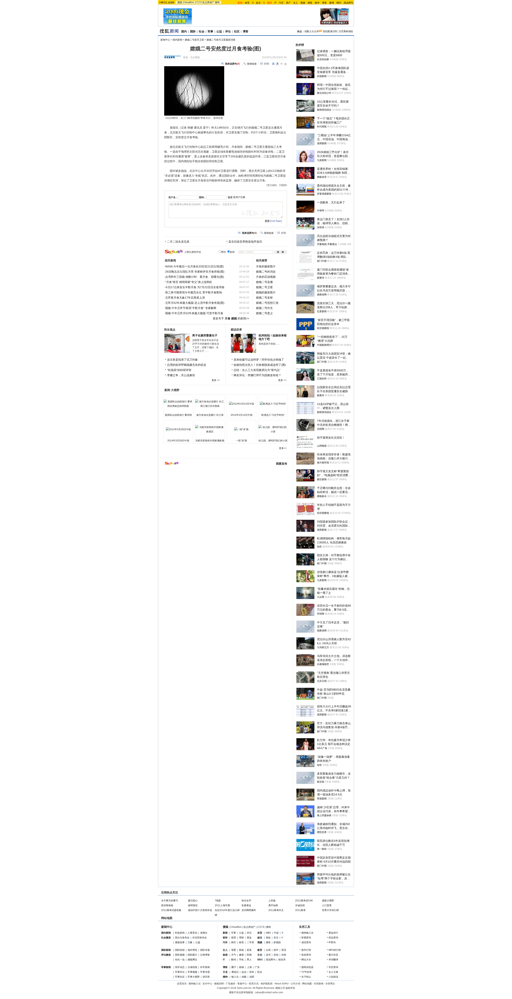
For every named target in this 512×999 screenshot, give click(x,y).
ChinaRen (188, 2)
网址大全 (306, 959)
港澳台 (203, 932)
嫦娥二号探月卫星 (194, 39)
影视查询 (306, 937)
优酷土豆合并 (311, 31)
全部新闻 (318, 983)
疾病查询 (306, 954)
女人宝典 (333, 972)
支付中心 (207, 983)
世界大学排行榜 (330, 910)
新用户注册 (239, 197)
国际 (193, 31)
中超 (276, 932)
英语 (283, 950)
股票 (233, 937)
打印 (266, 63)
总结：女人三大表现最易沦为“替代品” (257, 370)
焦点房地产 (208, 2)
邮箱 (241, 967)
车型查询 (333, 967)
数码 (233, 959)
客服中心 (242, 983)
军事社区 (180, 976)
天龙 (225, 972)
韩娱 (268, 937)
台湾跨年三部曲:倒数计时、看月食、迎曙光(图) (194, 276)
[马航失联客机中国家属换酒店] (209, 429)
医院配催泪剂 (330, 31)
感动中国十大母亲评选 (200, 910)
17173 (198, 2)
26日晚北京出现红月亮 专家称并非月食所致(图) (194, 271)
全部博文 (330, 983)
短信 (244, 972)
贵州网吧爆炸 (249, 910)
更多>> (283, 448)
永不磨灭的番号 (169, 900)
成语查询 (306, 942)
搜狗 (217, 2)
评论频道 (166, 954)
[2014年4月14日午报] (241, 404)
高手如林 (273, 905)
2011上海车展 (222, 905)
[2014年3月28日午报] (178, 429)
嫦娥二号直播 (264, 282)
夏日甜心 (193, 900)
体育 (247, 2)
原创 (276, 954)
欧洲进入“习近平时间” (273, 415)
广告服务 (230, 983)
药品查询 (333, 937)
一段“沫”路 (241, 440)
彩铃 (251, 972)
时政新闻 (180, 932)
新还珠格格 (167, 905)
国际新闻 (166, 950)
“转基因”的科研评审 (179, 370)
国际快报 (180, 950)
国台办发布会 (182, 937)
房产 (288, 2)
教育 (259, 950)
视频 (302, 2)
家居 (241, 942)
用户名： (173, 197)
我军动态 (180, 967)
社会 (201, 31)
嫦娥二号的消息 (266, 271)
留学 (276, 950)
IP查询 (332, 942)
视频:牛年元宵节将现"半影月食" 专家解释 (190, 308)
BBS (338, 2)
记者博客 (205, 954)
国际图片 (192, 954)
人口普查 (327, 905)
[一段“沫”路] (241, 429)
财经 (225, 937)
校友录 (282, 959)
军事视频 (192, 972)
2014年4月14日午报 (241, 415)
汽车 (281, 2)
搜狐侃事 (180, 942)
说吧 (251, 976)
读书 (268, 954)
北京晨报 (195, 57)
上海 (249, 967)
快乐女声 (246, 900)
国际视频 (180, 954)
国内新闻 (177, 39)
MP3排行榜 (335, 950)
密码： (202, 197)
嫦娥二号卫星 (264, 287)
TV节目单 (306, 972)
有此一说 (180, 959)
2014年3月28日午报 (178, 440)
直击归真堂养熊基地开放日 (245, 241)
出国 (268, 950)
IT (275, 2)
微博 (331, 2)
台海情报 (192, 967)
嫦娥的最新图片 (266, 292)
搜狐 (179, 2)
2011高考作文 (276, 910)
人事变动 (192, 932)
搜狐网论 (192, 959)
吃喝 (249, 954)
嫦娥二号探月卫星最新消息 (221, 39)
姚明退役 (193, 905)
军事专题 (205, 972)
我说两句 (348, 2)
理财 (241, 937)
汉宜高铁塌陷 (346, 31)
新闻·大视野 (171, 390)
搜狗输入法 (307, 932)
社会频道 (166, 937)
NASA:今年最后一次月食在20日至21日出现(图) (194, 266)
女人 (295, 2)
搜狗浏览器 (307, 967)
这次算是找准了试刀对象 (182, 359)
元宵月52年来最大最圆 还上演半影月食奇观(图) (194, 302)
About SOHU (282, 983)
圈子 (233, 967)
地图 (244, 976)
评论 (228, 31)
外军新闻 (205, 967)
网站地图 (307, 983)
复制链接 (252, 63)
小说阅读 (333, 976)
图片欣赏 (333, 954)
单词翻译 (333, 959)
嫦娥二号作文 (264, 308)
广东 (257, 967)
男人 (249, 959)
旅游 (225, 954)
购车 (233, 942)
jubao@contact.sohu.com (269, 992)
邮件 (317, 2)
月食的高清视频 (266, 276)
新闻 (225, 932)
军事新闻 (166, 967)
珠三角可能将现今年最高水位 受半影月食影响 (193, 292)
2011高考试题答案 (171, 910)
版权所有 (290, 988)
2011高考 (300, 910)
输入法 (235, 976)
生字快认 (306, 976)
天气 (233, 954)
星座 (249, 950)
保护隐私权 (267, 983)
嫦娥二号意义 (264, 313)
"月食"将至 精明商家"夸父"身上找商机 (188, 282)
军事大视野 (194, 976)
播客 (310, 2)
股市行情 (306, 950)
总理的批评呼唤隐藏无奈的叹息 (186, 364)
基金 (249, 937)
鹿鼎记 (235, 972)
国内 (184, 31)
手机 (241, 959)
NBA (268, 932)
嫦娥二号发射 (264, 297)
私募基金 (246, 905)
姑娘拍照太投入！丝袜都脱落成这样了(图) (260, 364)
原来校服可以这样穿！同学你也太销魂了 (259, 359)
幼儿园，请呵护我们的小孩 (273, 440)
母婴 (233, 950)
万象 (190, 942)
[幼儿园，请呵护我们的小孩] (273, 429)
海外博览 (192, 950)
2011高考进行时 (304, 900)
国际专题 (205, 950)
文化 (259, 954)
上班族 (272, 900)
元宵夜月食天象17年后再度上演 (185, 297)
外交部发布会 (199, 937)
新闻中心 (165, 39)
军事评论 (180, 972)
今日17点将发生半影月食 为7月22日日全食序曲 (194, 287)
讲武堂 (206, 976)
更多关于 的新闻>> (231, 318)
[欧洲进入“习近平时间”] (273, 404)
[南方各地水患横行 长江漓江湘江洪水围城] (209, 404)
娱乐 (258, 2)
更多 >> (216, 380)
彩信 (259, 972)
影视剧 (277, 942)
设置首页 (182, 983)
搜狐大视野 (328, 900)
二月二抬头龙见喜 (178, 241)
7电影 (218, 900)
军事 (210, 31)
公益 (219, 31)
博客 (324, 2)
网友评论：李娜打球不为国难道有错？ (257, 375)
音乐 (276, 937)
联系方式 (254, 983)
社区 (237, 31)
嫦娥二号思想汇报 (267, 302)
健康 (241, 954)
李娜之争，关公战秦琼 (181, 375)
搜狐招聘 (219, 983)
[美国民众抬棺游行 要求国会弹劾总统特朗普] (178, 404)
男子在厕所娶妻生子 (204, 335)
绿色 (283, 954)
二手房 (250, 942)
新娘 (241, 950)
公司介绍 (295, 983)
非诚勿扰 (300, 905)
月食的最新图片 (266, 266)
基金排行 (333, 932)
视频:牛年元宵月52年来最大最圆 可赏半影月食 (194, 313)
